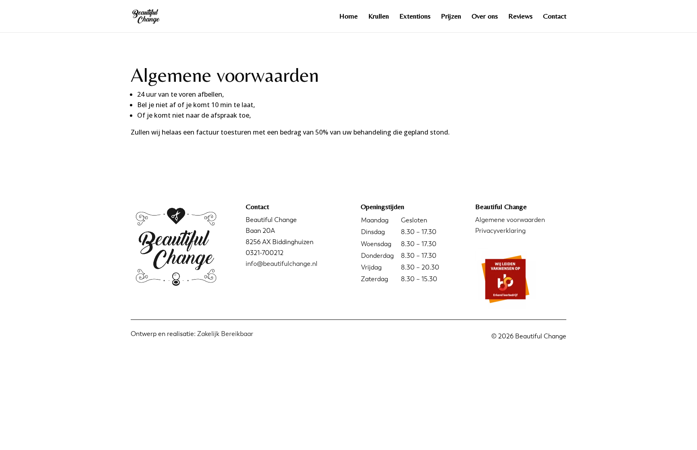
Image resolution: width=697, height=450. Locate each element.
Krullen (378, 16)
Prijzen (451, 16)
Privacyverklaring (500, 230)
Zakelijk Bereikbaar (225, 334)
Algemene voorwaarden (510, 220)
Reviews (520, 16)
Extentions (414, 16)
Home (348, 16)
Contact (554, 16)
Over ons (485, 16)
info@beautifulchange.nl (281, 264)
